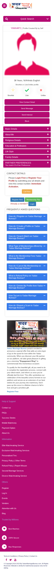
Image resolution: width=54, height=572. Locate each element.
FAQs (4, 413)
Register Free (12, 391)
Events (5, 498)
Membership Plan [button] (33, 200)
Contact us (6, 408)
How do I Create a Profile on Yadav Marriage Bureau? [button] (24, 227)
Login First (20, 178)
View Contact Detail (27, 102)
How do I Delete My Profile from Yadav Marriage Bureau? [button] (26, 287)
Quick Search (27, 19)
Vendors (5, 503)
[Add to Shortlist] (13, 90)
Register (5, 488)
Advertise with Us (9, 508)
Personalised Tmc (9, 455)
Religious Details (13, 140)
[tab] (27, 217)
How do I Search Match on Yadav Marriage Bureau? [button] (23, 237)
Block (27, 121)
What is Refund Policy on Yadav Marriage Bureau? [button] (23, 277)
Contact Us (33, 556)
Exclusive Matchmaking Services (15, 450)
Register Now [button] (17, 200)
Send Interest (27, 115)
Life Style (9, 151)
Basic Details (11, 129)
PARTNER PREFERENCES (18, 164)
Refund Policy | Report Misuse (14, 466)
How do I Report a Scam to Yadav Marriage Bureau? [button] (24, 306)
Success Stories (8, 418)
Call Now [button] (27, 191)
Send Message (27, 108)
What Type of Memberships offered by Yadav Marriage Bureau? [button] (25, 247)
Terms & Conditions (10, 556)
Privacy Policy (23, 556)
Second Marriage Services (13, 471)
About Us (6, 433)
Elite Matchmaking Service (13, 445)
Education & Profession (15, 146)
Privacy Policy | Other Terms (13, 461)
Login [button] (32, 204)
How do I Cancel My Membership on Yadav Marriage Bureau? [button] (25, 267)
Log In (4, 493)
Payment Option (8, 428)
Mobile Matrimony (9, 423)
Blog (4, 513)
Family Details (11, 157)
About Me (9, 135)
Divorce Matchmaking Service (14, 476)
